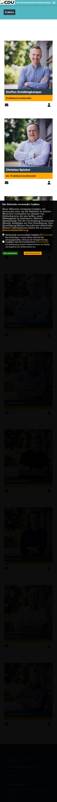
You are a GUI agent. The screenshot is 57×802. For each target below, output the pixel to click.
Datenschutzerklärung (15, 230)
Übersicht (46, 234)
